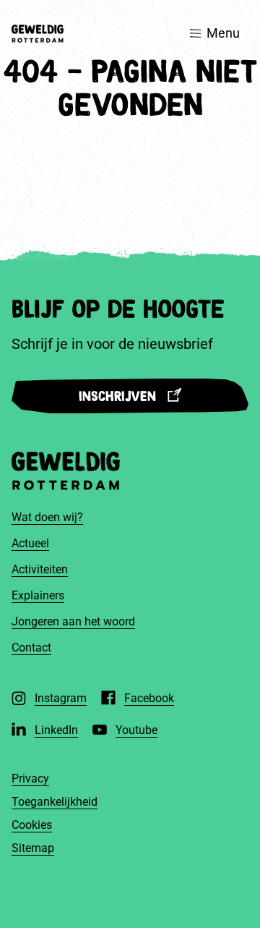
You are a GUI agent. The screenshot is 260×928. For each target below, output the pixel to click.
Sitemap (33, 848)
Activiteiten (40, 569)
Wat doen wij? (47, 517)
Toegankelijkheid (55, 802)
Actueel (30, 543)
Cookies (32, 825)
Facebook (149, 698)
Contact (31, 647)
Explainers (38, 595)
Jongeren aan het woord (73, 621)
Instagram (61, 698)
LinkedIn (56, 730)
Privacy (30, 778)
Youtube (136, 730)
